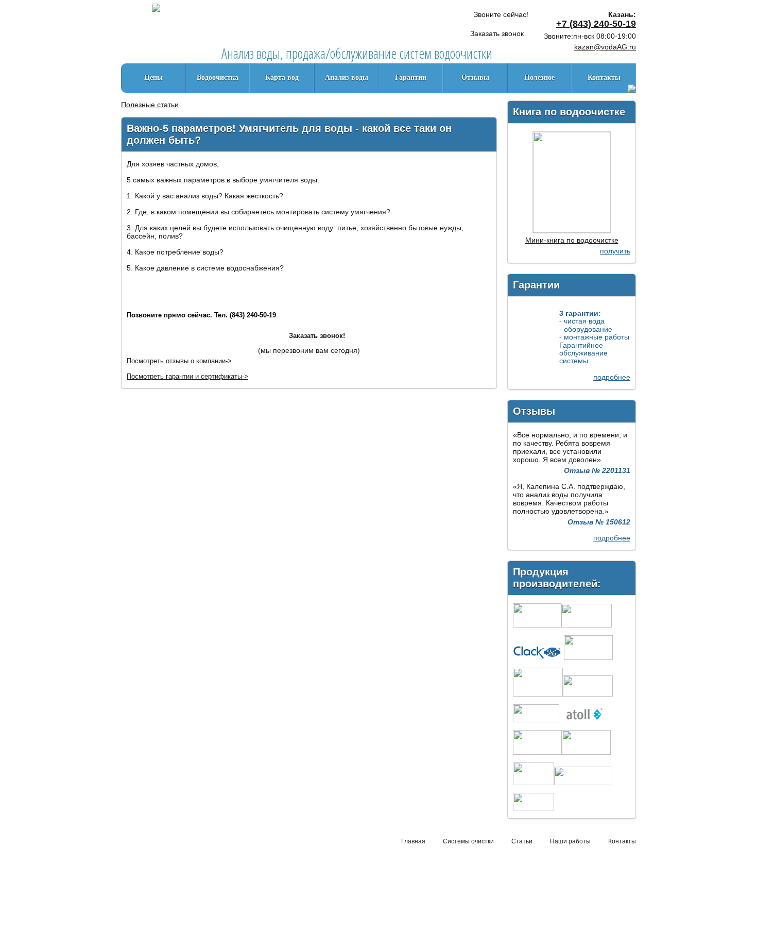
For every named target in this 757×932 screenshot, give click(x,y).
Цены (153, 77)
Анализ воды (346, 77)
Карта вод (282, 77)
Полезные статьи (150, 104)
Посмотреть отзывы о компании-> (179, 361)
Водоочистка (217, 77)
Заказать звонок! (317, 336)
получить (615, 251)
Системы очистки (468, 841)
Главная (413, 841)
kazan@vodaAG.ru (605, 47)
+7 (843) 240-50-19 (596, 24)
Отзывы (475, 77)
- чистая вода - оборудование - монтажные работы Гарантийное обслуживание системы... (594, 337)
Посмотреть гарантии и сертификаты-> (187, 376)
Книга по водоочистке (569, 111)
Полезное (539, 77)
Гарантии (410, 77)
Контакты (604, 77)
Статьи (521, 841)
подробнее (611, 377)
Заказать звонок (497, 33)
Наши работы (570, 841)
